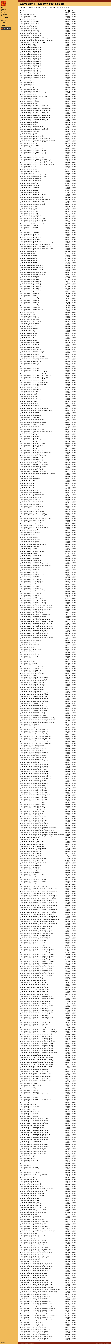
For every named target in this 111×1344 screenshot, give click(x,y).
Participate (3, 19)
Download (3, 9)
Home (2, 7)
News (2, 11)
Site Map (3, 25)
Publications (4, 22)
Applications (4, 24)
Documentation (4, 15)
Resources (3, 20)
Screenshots (4, 14)
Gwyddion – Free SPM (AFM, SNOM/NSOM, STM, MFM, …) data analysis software (36, 0)
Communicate (4, 17)
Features (3, 12)
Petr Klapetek (31, 1343)
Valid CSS (3, 1342)
